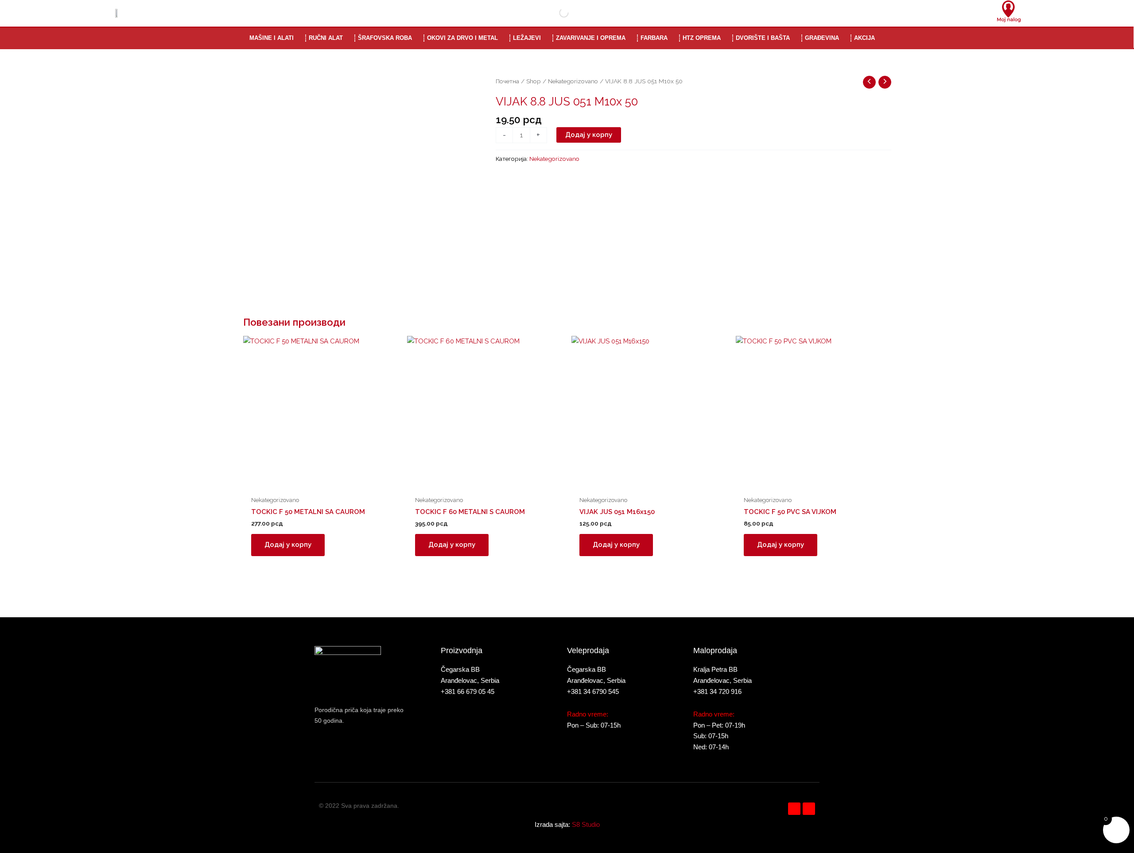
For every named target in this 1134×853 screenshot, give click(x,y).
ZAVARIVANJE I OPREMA (590, 38)
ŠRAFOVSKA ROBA (385, 38)
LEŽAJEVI (527, 38)
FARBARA (654, 38)
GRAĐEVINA (822, 38)
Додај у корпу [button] (287, 545)
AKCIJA (864, 38)
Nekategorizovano (573, 81)
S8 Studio (586, 824)
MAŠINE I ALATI (271, 38)
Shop (533, 81)
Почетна (507, 81)
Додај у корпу (588, 135)
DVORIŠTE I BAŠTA (763, 38)
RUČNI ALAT (326, 38)
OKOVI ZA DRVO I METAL (462, 38)
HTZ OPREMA (702, 38)
